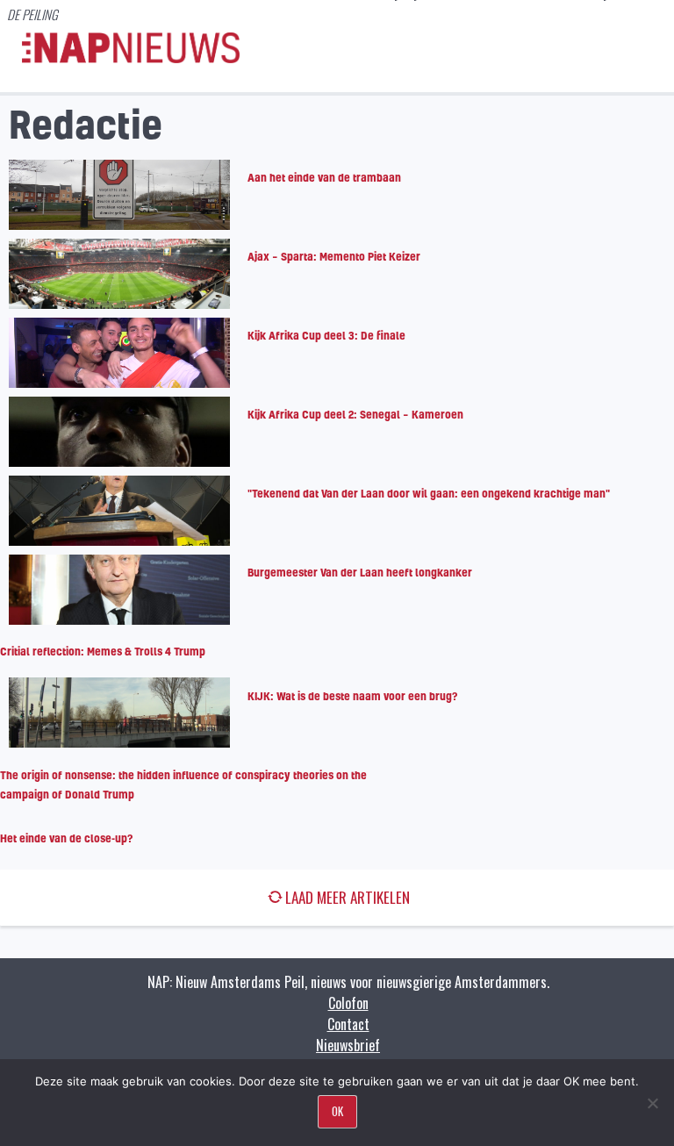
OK (337, 1111)
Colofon (348, 1002)
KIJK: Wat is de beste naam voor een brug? (352, 696)
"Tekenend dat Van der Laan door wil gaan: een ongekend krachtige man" (428, 493)
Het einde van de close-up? (66, 838)
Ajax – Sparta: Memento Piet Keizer (333, 256)
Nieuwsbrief (348, 1045)
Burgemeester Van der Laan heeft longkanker (359, 572)
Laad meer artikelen (347, 897)
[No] (652, 1103)
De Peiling (32, 14)
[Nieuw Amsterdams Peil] (131, 59)
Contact (348, 1024)
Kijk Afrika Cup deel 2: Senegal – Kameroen (355, 414)
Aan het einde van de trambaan (324, 177)
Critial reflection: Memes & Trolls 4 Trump (102, 651)
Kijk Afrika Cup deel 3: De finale (326, 335)
